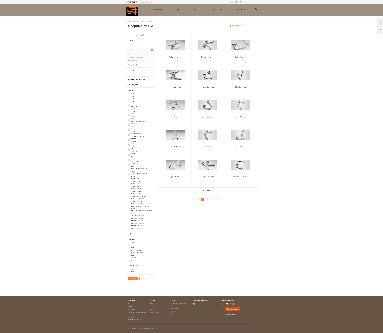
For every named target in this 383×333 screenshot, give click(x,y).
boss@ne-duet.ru (230, 314)
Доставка (174, 308)
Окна (129, 45)
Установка (174, 314)
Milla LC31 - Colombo (241, 177)
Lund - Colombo (175, 147)
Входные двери (132, 55)
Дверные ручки (132, 60)
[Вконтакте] (232, 2)
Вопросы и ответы (134, 315)
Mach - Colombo (208, 147)
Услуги (196, 9)
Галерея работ (218, 9)
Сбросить (144, 278)
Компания (158, 9)
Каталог (178, 9)
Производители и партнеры (137, 312)
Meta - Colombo (208, 177)
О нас (129, 304)
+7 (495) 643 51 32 (231, 304)
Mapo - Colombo (175, 177)
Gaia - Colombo (240, 57)
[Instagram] (236, 2)
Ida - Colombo (240, 87)
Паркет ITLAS (132, 65)
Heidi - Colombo (208, 87)
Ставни (130, 40)
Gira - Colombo (175, 87)
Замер (173, 311)
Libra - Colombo (241, 117)
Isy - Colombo (175, 117)
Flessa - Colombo (207, 57)
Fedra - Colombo (175, 57)
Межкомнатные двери (135, 57)
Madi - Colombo (241, 147)
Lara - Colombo (208, 117)
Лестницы (131, 70)
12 (217, 199)
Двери (130, 50)
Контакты (241, 9)
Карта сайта (154, 328)
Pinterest (240, 2)
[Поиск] (255, 9)
